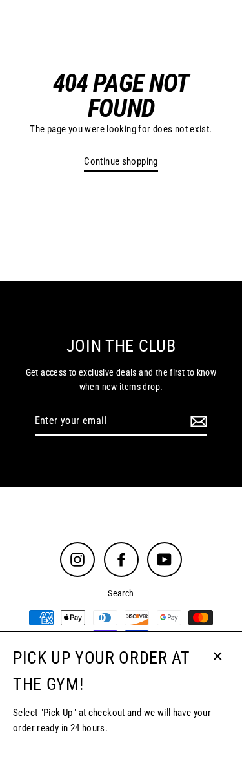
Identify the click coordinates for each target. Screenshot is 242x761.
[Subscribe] (197, 421)
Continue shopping (121, 161)
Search (121, 593)
